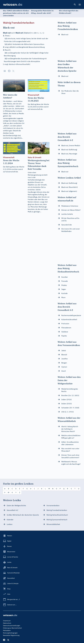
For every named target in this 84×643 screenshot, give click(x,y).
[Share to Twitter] (13, 71)
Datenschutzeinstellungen (11, 625)
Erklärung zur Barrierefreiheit (12, 628)
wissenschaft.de (37, 109)
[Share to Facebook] (9, 71)
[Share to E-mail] (4, 71)
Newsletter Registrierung (11, 635)
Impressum (7, 621)
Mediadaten (7, 630)
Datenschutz (7, 623)
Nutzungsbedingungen (10, 633)
